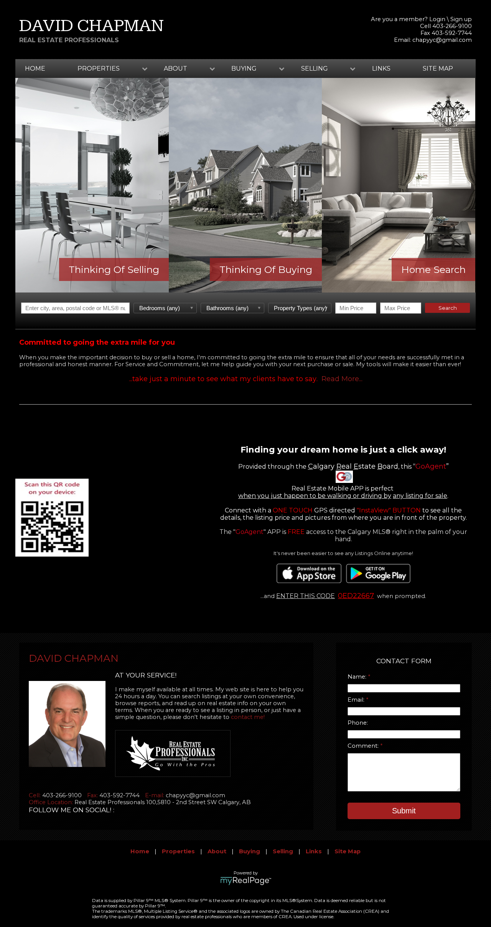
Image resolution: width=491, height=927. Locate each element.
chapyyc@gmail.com (442, 39)
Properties (178, 851)
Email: (357, 699)
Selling (283, 851)
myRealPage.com (246, 881)
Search (447, 308)
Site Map (438, 68)
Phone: (358, 722)
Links (381, 68)
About (217, 851)
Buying (249, 851)
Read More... (341, 379)
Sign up (461, 19)
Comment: (364, 745)
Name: (358, 676)
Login (437, 19)
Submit (404, 810)
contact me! (248, 717)
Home (35, 68)
